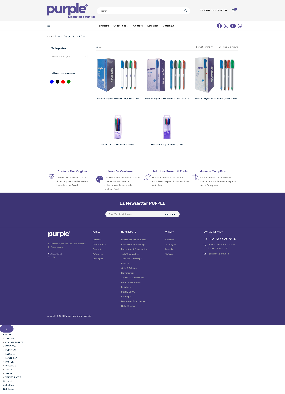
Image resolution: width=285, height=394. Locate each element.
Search (185, 10)
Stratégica (170, 244)
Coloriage (126, 296)
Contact (97, 249)
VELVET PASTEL (13, 377)
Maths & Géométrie (131, 282)
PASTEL (9, 361)
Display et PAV (128, 291)
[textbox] (69, 56)
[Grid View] (97, 47)
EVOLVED (10, 354)
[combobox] (69, 56)
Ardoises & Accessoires (132, 277)
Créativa (169, 239)
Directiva (169, 249)
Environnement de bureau (133, 239)
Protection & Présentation (134, 249)
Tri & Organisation (130, 254)
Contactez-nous (213, 231)
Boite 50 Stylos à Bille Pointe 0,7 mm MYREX (118, 98)
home (49, 36)
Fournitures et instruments (134, 301)
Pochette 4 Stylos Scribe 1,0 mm (167, 144)
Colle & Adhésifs (129, 268)
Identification (127, 273)
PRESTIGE (10, 365)
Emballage (126, 287)
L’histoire (97, 239)
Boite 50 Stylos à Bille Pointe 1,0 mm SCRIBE (216, 98)
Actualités (98, 254)
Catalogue (98, 258)
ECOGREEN (11, 358)
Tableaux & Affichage (131, 258)
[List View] (100, 47)
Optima (168, 254)
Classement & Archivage (133, 244)
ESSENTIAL (11, 346)
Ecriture (125, 263)
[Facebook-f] (49, 257)
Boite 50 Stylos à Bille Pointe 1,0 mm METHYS (167, 98)
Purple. (67, 316)
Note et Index (128, 306)
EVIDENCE (10, 350)
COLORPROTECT (14, 342)
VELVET (9, 373)
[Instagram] (54, 257)
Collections (98, 244)
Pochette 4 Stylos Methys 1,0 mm (118, 144)
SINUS (8, 369)
